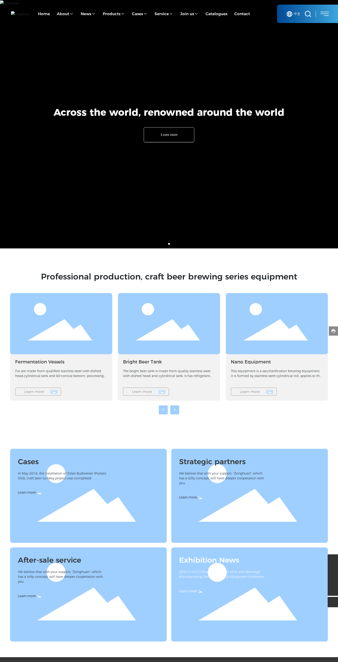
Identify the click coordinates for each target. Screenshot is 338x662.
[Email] (333, 559)
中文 (297, 14)
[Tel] (333, 580)
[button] (169, 244)
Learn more (169, 134)
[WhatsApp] (333, 570)
